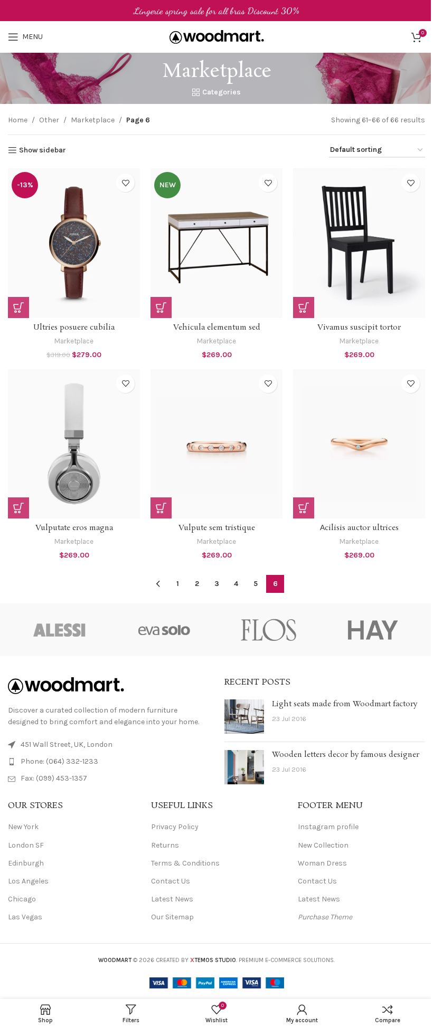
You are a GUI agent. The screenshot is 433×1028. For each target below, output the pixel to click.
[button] (18, 307)
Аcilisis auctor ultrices (359, 528)
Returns (165, 845)
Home (17, 120)
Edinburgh (26, 863)
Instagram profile (328, 826)
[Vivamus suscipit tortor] (359, 243)
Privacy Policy (175, 826)
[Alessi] (60, 629)
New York (23, 826)
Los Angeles (28, 881)
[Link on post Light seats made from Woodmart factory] (244, 716)
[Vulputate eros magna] (74, 443)
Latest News (172, 899)
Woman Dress (322, 863)
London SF (26, 845)
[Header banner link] (216, 10)
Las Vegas (25, 916)
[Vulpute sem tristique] (216, 443)
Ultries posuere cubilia (74, 327)
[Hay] (373, 629)
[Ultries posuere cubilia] (74, 243)
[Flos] (268, 629)
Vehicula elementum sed (216, 327)
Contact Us (170, 881)
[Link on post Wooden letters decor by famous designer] (244, 767)
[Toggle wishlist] (125, 183)
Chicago (22, 899)
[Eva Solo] (164, 629)
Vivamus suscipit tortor (359, 327)
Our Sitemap (172, 916)
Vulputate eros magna (74, 528)
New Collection (323, 845)
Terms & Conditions (185, 863)
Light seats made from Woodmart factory (344, 704)
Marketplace (93, 120)
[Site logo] (217, 36)
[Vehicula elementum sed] (216, 243)
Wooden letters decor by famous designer (345, 755)
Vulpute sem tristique (216, 528)
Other (49, 120)
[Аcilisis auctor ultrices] (359, 443)
